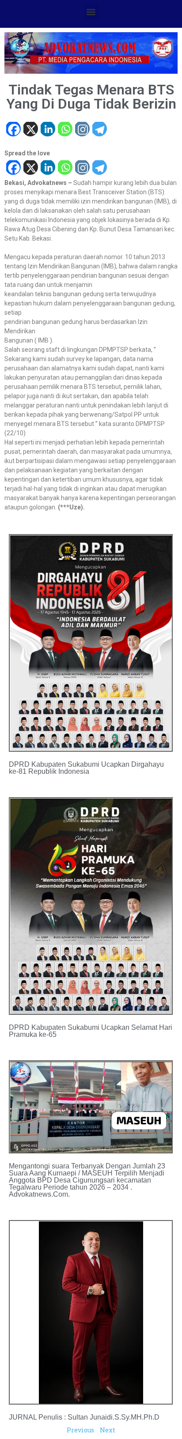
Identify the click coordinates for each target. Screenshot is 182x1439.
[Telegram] (99, 130)
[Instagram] (82, 130)
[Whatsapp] (64, 130)
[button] (91, 11)
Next (107, 1430)
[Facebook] (13, 130)
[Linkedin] (47, 130)
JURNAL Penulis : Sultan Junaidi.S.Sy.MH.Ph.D (84, 1417)
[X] (30, 130)
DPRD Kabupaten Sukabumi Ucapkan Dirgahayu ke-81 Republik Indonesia (86, 768)
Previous (80, 1430)
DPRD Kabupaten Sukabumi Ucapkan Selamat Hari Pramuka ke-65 (90, 1031)
